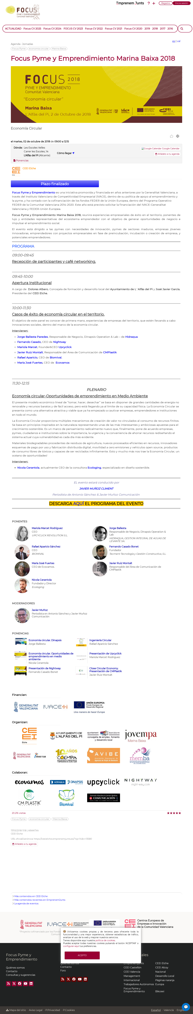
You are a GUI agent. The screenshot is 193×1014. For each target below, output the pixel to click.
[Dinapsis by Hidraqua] (66, 782)
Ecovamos (63, 362)
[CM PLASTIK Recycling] (29, 798)
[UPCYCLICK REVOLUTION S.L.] (103, 782)
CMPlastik (110, 352)
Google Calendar (170, 148)
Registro (165, 3)
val (178, 41)
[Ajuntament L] (66, 736)
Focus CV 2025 (32, 28)
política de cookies (105, 940)
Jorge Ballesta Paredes (32, 336)
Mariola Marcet (27, 347)
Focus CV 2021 (113, 28)
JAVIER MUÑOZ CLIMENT (96, 488)
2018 (155, 28)
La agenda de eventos (26, 903)
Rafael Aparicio (27, 357)
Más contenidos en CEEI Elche (31, 896)
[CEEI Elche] (16, 175)
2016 (170, 28)
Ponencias (21, 160)
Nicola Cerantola (28, 467)
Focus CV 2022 (94, 28)
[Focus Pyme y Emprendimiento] (24, 11)
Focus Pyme (19, 48)
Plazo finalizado (55, 184)
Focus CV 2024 (52, 28)
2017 (162, 28)
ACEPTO (82, 955)
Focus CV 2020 (133, 28)
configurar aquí (71, 946)
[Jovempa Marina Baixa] (140, 736)
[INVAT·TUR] (29, 756)
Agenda (15, 44)
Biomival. (56, 357)
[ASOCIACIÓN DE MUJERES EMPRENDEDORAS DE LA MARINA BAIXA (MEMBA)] (140, 756)
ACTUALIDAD (13, 28)
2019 (147, 28)
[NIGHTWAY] (140, 782)
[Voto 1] (168, 813)
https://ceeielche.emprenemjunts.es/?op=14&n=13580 (63, 839)
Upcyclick (65, 347)
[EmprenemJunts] (130, 3)
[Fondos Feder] (89, 707)
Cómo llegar (64, 153)
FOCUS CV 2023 (73, 28)
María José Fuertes (30, 362)
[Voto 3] (174, 813)
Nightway (59, 341)
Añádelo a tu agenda (168, 154)
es (173, 41)
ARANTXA (33, 830)
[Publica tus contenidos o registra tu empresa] (153, 3)
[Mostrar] (175, 27)
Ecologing (94, 467)
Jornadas (27, 44)
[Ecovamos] (29, 782)
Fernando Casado (29, 341)
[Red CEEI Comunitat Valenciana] (149, 927)
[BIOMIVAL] (66, 798)
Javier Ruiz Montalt (30, 352)
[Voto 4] (177, 813)
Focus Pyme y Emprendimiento (33, 192)
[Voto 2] (171, 813)
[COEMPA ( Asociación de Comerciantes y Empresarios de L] (66, 756)
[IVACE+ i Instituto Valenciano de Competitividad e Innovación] (40, 707)
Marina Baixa (59, 48)
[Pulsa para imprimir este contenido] (177, 136)
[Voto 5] (180, 813)
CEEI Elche (29, 168)
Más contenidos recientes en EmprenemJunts (39, 900)
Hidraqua (131, 336)
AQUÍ (78, 503)
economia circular (39, 48)
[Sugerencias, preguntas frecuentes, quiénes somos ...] (148, 3)
